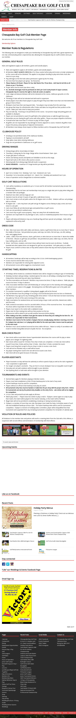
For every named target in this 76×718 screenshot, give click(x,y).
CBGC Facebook (43, 639)
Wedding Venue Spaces (9, 705)
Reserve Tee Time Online (66, 1)
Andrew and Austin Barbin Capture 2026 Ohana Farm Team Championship (58, 533)
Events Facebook (44, 641)
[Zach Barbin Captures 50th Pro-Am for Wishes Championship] (5, 536)
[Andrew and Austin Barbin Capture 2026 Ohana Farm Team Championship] (41, 536)
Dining (57, 13)
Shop (11, 17)
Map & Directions (7, 674)
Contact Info (5, 641)
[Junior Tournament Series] (67, 430)
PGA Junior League (51, 549)
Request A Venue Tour (8, 688)
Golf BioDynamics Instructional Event (21, 549)
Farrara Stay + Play (7, 649)
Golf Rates (5, 655)
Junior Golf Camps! (25, 674)
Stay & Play (5, 698)
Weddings (66, 13)
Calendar (5, 639)
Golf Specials (38, 13)
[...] (57, 515)
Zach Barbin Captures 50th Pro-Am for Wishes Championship (37, 20)
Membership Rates (7, 678)
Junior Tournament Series (28, 676)
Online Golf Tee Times (8, 684)
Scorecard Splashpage (9, 690)
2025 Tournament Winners (28, 678)
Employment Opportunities (10, 645)
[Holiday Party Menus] (17, 528)
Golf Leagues (6, 653)
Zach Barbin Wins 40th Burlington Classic (22, 541)
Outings (27, 13)
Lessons (49, 13)
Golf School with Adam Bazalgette (56, 541)
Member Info (6, 676)
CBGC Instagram (43, 645)
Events (4, 17)
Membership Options (8, 43)
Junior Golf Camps (7, 662)
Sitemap (4, 696)
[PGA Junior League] (30, 430)
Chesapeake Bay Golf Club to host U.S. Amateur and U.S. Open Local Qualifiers (28, 641)
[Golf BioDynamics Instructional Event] (11, 430)
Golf (10, 13)
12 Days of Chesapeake (27, 680)
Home (3, 13)
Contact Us (72, 713)
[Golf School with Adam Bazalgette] (41, 544)
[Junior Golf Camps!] (48, 430)
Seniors (18, 13)
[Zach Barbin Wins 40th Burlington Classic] (5, 544)
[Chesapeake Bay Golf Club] (38, 6)
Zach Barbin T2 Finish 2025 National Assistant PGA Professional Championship (28, 690)
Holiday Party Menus (43, 508)
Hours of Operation (8, 660)
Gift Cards (23, 686)
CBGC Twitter (42, 643)
